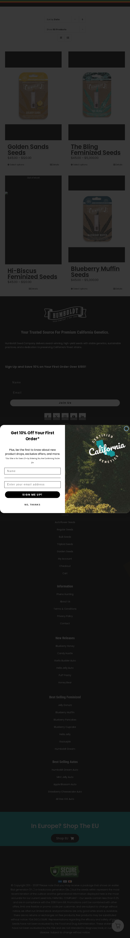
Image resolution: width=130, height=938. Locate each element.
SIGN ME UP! (32, 495)
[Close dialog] (126, 429)
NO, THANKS (32, 505)
